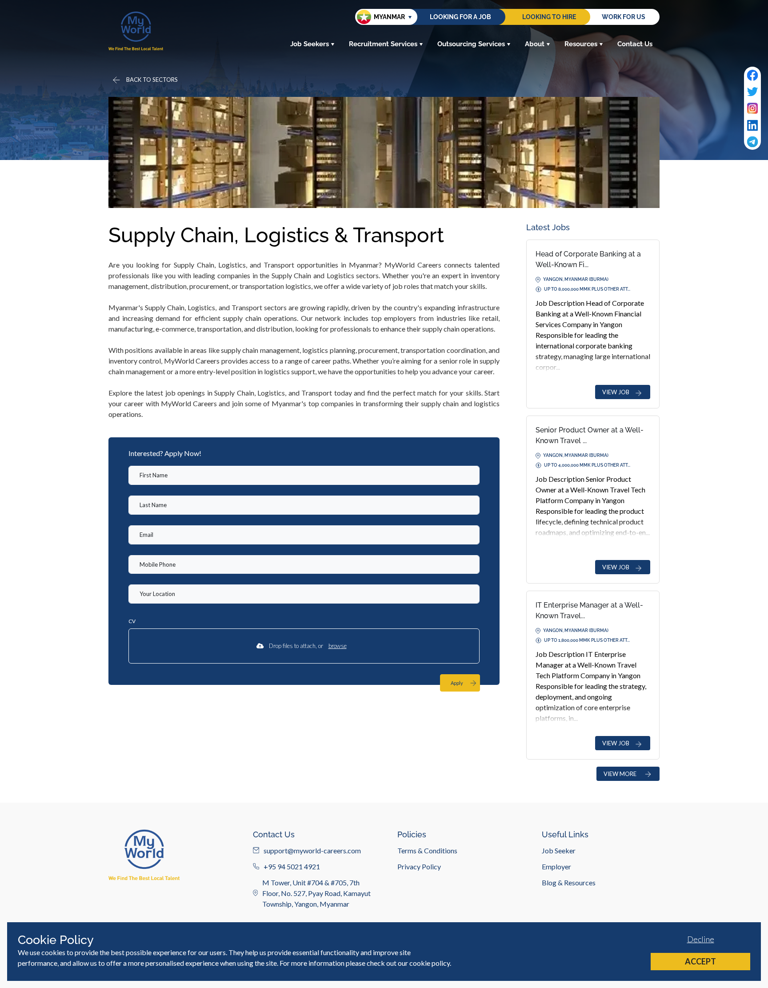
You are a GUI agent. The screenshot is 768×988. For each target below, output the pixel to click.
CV (132, 621)
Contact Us (634, 44)
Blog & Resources (569, 882)
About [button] (534, 44)
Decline (700, 939)
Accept (700, 961)
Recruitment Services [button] (383, 44)
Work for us (623, 16)
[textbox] (304, 475)
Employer (556, 866)
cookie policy (429, 963)
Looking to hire (549, 16)
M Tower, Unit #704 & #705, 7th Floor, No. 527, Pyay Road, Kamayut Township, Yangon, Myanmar (316, 893)
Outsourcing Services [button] (471, 44)
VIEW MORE (620, 773)
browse (337, 645)
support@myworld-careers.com (312, 850)
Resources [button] (580, 44)
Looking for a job (460, 16)
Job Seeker (559, 850)
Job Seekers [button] (309, 44)
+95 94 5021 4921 (292, 866)
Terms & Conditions (427, 850)
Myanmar (389, 16)
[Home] (135, 31)
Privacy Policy (419, 866)
